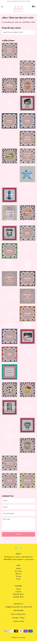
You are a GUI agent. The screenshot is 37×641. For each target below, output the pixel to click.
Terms (18, 579)
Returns (18, 574)
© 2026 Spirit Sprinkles (18, 637)
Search (18, 568)
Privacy (18, 576)
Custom (18, 592)
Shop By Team (18, 597)
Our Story (18, 571)
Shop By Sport (18, 594)
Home (18, 589)
